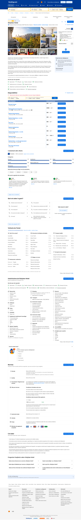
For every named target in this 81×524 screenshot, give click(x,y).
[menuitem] (11, 5)
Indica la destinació (14, 8)
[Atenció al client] (45, 2)
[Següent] (73, 38)
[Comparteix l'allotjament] (65, 21)
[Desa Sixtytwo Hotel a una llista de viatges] (62, 21)
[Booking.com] (13, 2)
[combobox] (19, 9)
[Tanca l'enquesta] (72, 346)
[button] (66, 50)
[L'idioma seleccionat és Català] (41, 2)
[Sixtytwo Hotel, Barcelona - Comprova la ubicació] (8, 25)
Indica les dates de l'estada (39, 382)
